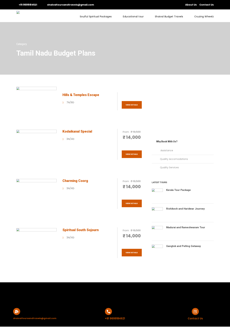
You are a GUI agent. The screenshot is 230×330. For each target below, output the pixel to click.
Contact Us (206, 4)
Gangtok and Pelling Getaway (183, 246)
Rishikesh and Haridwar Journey (185, 208)
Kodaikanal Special (77, 131)
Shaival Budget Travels (169, 16)
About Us (191, 4)
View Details (132, 105)
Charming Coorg (75, 181)
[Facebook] (109, 291)
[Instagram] (97, 291)
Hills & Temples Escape (80, 95)
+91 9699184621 (28, 4)
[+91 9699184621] (108, 311)
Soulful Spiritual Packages (96, 16)
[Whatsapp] (132, 291)
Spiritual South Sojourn (80, 230)
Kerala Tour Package (178, 190)
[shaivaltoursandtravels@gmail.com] (16, 311)
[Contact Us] (195, 311)
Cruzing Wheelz (204, 16)
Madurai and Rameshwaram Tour (185, 227)
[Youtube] (121, 291)
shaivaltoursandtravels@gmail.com (70, 4)
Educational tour (133, 16)
